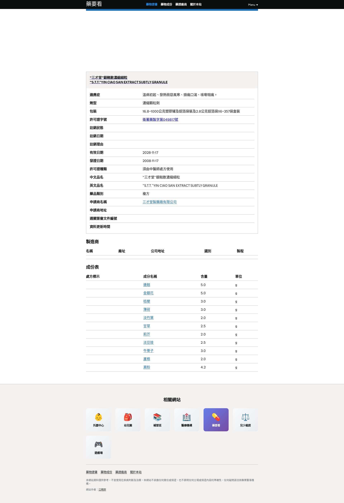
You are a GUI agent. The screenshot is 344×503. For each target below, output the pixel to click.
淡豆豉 (148, 342)
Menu (251, 4)
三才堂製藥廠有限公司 (160, 202)
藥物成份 (166, 4)
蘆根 (146, 359)
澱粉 (146, 367)
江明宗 (102, 489)
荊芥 (146, 334)
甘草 (146, 326)
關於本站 (196, 4)
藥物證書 (151, 4)
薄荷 (146, 309)
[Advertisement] (172, 38)
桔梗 (146, 301)
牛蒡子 (148, 351)
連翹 (146, 285)
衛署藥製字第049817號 (160, 120)
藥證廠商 (181, 4)
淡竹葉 (148, 318)
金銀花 (148, 293)
